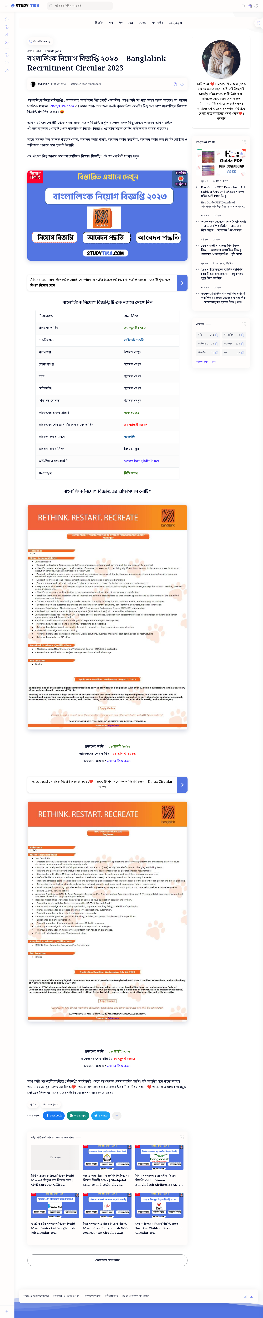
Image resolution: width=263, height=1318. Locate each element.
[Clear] (110, 6)
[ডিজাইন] (99, 23)
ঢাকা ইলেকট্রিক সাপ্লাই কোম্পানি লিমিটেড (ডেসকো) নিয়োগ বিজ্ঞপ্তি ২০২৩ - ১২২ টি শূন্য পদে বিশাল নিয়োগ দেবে (100, 282)
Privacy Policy (92, 1296)
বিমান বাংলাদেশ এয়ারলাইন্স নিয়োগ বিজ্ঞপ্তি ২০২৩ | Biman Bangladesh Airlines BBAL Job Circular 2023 (159, 1180)
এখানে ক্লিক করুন (119, 761)
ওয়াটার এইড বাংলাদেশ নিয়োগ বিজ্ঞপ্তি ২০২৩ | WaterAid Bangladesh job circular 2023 (53, 1228)
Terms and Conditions (36, 1296)
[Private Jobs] (51, 1104)
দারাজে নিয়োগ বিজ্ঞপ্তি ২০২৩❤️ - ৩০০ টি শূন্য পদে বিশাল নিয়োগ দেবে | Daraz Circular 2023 (112, 784)
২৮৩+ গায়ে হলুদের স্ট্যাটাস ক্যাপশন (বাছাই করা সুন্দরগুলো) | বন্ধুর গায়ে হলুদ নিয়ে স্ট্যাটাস (222, 274)
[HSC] (219, 181)
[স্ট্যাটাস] (229, 264)
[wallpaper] (175, 23)
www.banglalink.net (141, 461)
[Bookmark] (243, 6)
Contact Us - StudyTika (66, 1296)
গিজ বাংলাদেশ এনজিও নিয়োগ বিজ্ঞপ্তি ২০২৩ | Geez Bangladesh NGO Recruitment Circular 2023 (105, 1228)
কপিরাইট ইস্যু (111, 1296)
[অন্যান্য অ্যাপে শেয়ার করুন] (116, 1116)
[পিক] (121, 23)
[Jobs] (33, 1104)
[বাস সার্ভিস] (157, 23)
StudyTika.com (61, 106)
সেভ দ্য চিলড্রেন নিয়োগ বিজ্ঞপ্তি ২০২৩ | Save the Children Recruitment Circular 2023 (159, 1228)
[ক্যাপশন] (220, 264)
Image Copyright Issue (135, 1296)
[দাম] (111, 23)
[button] (250, 6)
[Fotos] (142, 23)
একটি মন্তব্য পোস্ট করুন (107, 1260)
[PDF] (131, 23)
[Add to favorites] (175, 84)
